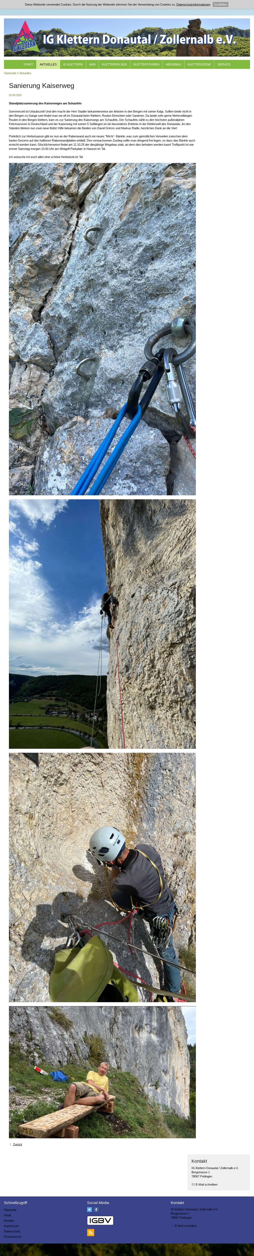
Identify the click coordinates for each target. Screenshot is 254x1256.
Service (224, 64)
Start (28, 64)
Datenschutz (12, 1231)
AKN (92, 64)
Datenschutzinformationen (193, 4)
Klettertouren (146, 64)
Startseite (10, 1210)
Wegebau (173, 64)
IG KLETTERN (73, 64)
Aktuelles (48, 64)
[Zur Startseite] (127, 36)
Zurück (17, 1144)
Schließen (220, 4)
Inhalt (7, 1215)
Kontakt (9, 1220)
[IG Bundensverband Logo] (100, 1220)
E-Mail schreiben (206, 1184)
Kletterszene (199, 64)
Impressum (11, 1226)
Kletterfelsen (114, 64)
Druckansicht (12, 1236)
